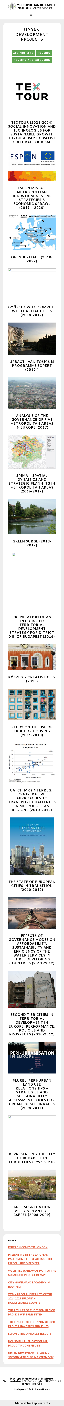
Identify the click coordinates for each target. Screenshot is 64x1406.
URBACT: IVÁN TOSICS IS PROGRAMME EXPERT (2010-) (32, 365)
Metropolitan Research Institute (32, 6)
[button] (32, 16)
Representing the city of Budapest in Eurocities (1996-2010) (32, 1158)
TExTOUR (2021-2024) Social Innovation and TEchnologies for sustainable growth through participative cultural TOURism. (32, 132)
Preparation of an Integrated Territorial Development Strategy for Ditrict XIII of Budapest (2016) (32, 626)
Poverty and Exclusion (32, 59)
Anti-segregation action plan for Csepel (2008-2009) (32, 1211)
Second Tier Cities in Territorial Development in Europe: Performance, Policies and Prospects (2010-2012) (32, 1024)
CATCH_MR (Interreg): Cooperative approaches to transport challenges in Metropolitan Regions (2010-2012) (32, 800)
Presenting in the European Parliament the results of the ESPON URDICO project (30, 1259)
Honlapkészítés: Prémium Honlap (32, 1389)
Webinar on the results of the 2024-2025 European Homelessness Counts (30, 1298)
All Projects (23, 52)
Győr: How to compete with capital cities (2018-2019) (32, 311)
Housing (43, 52)
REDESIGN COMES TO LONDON (28, 1247)
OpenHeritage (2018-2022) (32, 259)
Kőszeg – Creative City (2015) (32, 679)
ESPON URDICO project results (29, 1334)
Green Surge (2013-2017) (32, 543)
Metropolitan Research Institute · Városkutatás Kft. (28, 1380)
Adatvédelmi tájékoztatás (32, 1403)
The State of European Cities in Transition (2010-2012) (32, 885)
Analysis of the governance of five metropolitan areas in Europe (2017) (32, 421)
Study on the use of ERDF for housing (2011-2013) (32, 731)
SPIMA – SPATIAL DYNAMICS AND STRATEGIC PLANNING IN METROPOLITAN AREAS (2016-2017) (32, 483)
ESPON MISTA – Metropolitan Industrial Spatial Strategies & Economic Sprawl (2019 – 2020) (32, 197)
